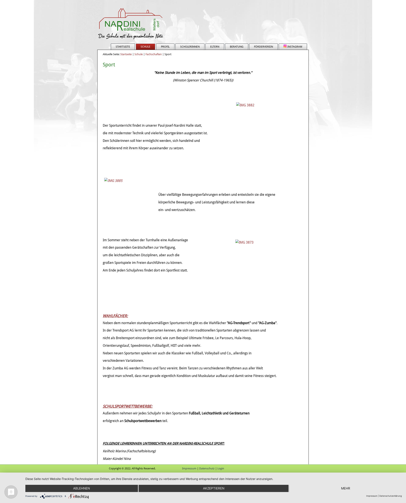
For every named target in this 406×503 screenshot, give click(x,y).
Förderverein (263, 46)
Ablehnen (81, 488)
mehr (345, 488)
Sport (109, 65)
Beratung (236, 46)
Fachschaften (153, 54)
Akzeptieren (213, 488)
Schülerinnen (190, 46)
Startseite (123, 46)
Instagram (294, 46)
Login (220, 468)
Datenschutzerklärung (390, 496)
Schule (145, 46)
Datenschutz (207, 468)
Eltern (214, 46)
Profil (165, 46)
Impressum (189, 468)
